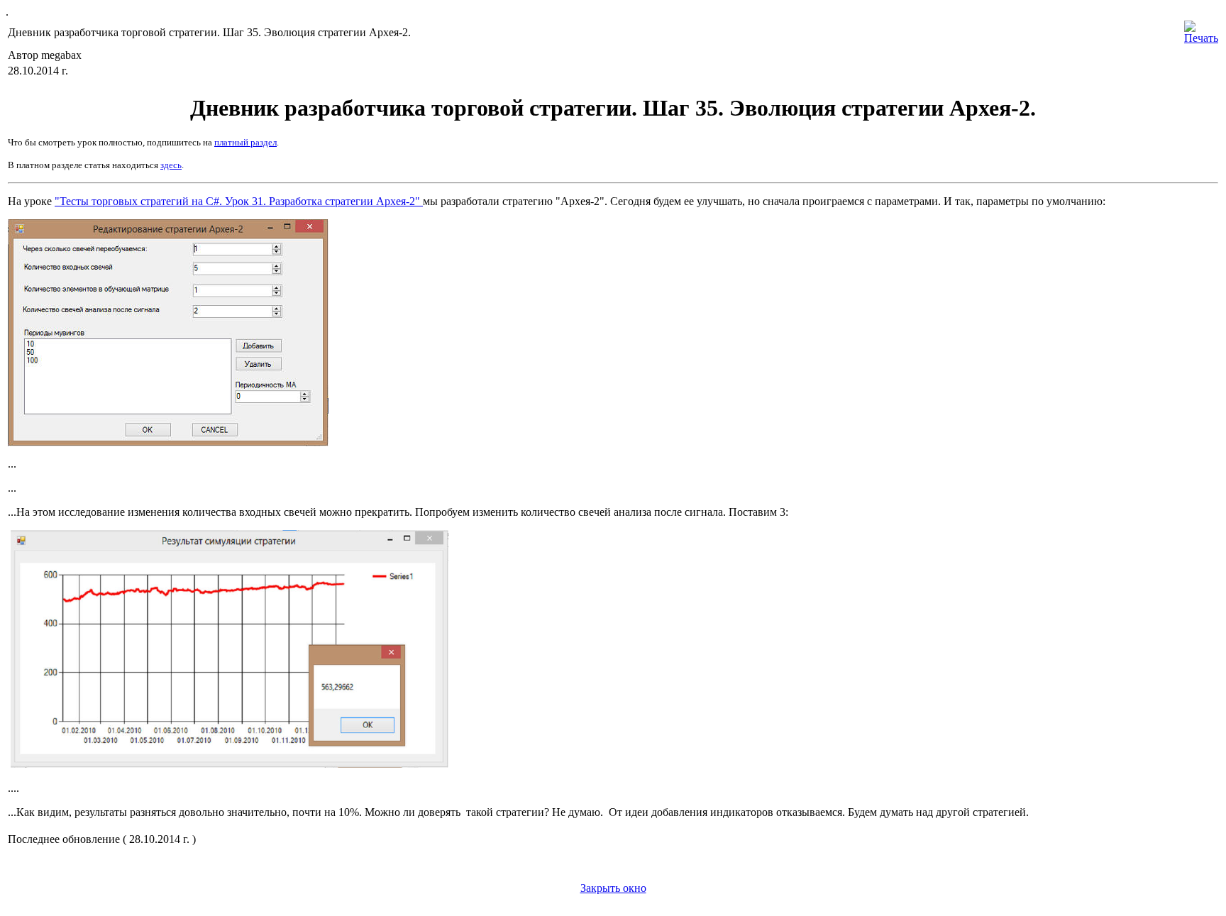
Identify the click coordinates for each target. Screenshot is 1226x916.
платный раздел (245, 142)
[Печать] (1201, 29)
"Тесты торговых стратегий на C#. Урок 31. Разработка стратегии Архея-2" (239, 201)
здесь (171, 165)
